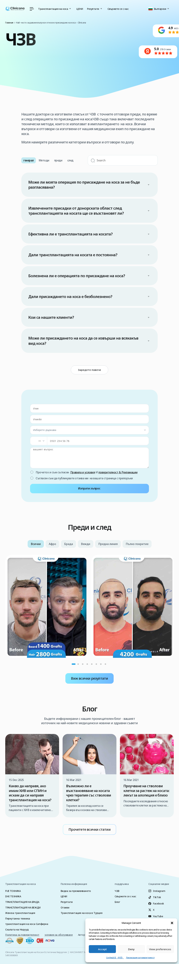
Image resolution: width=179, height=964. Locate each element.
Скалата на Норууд (16, 929)
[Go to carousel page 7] (101, 664)
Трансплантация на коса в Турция (81, 913)
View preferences (160, 949)
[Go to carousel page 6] (96, 664)
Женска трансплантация (20, 913)
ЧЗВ (117, 891)
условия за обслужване (59, 934)
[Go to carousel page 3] (83, 664)
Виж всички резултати (89, 678)
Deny (131, 949)
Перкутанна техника (17, 918)
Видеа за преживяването (76, 891)
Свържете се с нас (118, 8)
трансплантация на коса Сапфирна (26, 924)
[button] (172, 923)
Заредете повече (89, 370)
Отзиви (65, 907)
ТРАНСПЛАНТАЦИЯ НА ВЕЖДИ (23, 907)
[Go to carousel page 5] (92, 664)
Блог (117, 902)
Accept (102, 949)
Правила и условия (82, 472)
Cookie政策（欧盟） (115, 957)
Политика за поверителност (22, 934)
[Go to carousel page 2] (78, 664)
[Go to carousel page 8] (105, 664)
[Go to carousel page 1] (73, 664)
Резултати (67, 902)
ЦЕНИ (79, 8)
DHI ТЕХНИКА (13, 896)
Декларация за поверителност (140, 957)
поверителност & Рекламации (118, 472)
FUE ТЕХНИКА (13, 891)
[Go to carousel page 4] (87, 664)
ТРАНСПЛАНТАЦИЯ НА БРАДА (22, 902)
